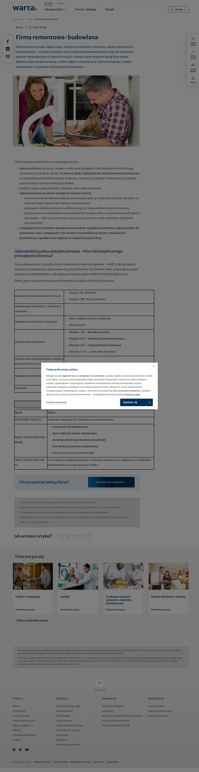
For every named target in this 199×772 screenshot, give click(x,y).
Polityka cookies (132, 394)
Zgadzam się (130, 402)
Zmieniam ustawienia (56, 402)
